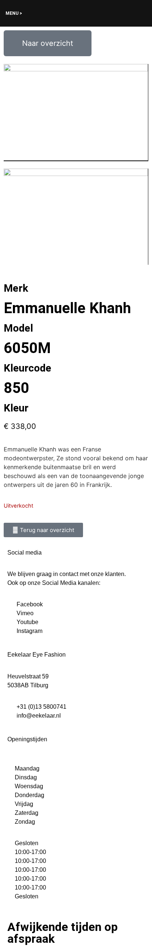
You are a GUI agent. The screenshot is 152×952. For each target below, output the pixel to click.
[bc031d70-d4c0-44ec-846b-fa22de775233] (76, 217)
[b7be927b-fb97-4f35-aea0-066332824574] (76, 112)
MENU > (14, 13)
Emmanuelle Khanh (67, 308)
